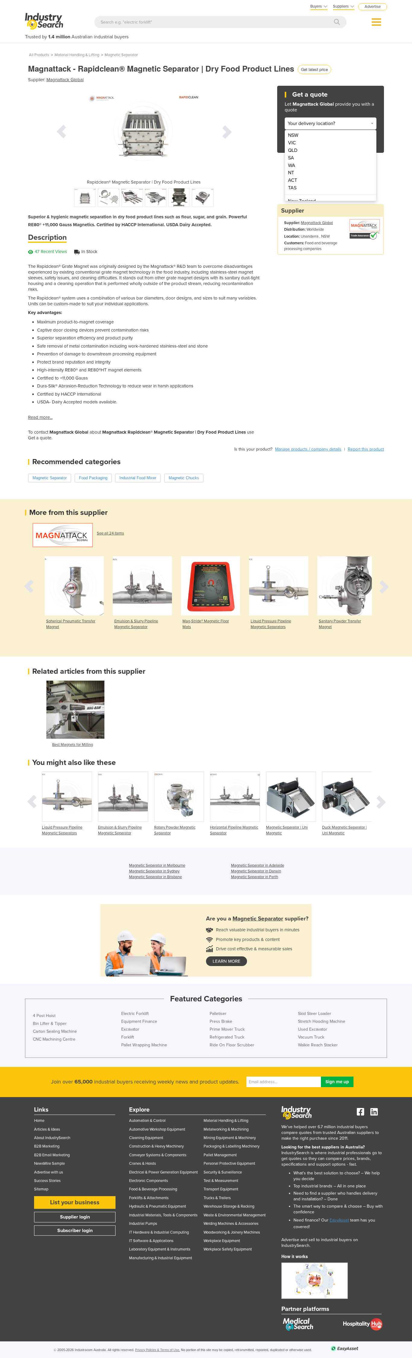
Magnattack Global (65, 79)
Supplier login (75, 1217)
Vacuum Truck (311, 1037)
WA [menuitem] (291, 165)
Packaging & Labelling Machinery (231, 1146)
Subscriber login (75, 1231)
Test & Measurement (221, 1180)
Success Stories (47, 1180)
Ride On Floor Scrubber (232, 1045)
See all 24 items (110, 533)
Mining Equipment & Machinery (230, 1137)
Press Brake (221, 1021)
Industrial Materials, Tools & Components (163, 1215)
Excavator (130, 1029)
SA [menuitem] (291, 158)
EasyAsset (339, 1220)
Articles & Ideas (47, 1129)
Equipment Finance (139, 1021)
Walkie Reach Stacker (318, 1045)
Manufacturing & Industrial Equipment (160, 1258)
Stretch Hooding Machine (321, 1021)
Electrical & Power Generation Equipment (163, 1172)
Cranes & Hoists (142, 1163)
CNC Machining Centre (54, 1039)
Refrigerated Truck (227, 1037)
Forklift (127, 1037)
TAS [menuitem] (292, 188)
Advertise (373, 6)
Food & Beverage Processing (153, 1189)
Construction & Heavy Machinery (156, 1146)
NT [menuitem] (291, 173)
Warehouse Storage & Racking (229, 1206)
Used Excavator (312, 1029)
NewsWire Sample (49, 1163)
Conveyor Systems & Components (157, 1155)
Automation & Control (147, 1120)
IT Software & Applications (151, 1240)
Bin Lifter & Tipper (50, 1023)
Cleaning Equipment (146, 1137)
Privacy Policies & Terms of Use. (157, 1350)
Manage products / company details (308, 449)
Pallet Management (220, 1155)
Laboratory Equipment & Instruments (159, 1249)
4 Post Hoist (44, 1015)
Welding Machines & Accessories (231, 1223)
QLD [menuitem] (292, 150)
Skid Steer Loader (314, 1013)
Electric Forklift (135, 1013)
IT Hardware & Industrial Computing (159, 1232)
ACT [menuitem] (292, 180)
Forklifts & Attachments (149, 1198)
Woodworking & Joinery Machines (232, 1232)
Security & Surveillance (223, 1172)
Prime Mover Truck (227, 1029)
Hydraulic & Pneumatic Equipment (157, 1206)
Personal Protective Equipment (229, 1163)
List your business (75, 1202)
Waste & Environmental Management (235, 1215)
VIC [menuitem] (292, 143)
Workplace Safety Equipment (228, 1249)
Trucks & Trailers (217, 1198)
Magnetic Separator (121, 55)
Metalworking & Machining (226, 1129)
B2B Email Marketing (52, 1155)
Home (39, 1120)
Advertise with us (48, 1172)
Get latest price (314, 69)
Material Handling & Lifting (77, 55)
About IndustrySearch (52, 1137)
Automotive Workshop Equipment (157, 1129)
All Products (39, 55)
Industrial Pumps (143, 1223)
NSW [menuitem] (293, 135)
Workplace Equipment (222, 1240)
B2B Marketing (46, 1146)
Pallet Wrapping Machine (144, 1045)
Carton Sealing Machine (55, 1031)
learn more (226, 961)
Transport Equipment (221, 1189)
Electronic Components (148, 1180)
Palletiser (218, 1013)
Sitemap (41, 1189)
